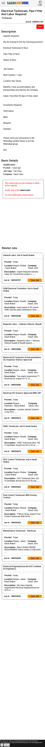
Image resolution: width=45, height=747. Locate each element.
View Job (35, 280)
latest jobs (25, 190)
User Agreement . (37, 742)
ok (2, 745)
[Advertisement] (22, 220)
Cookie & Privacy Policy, (18, 742)
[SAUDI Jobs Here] (17, 4)
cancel (6, 745)
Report (40, 27)
